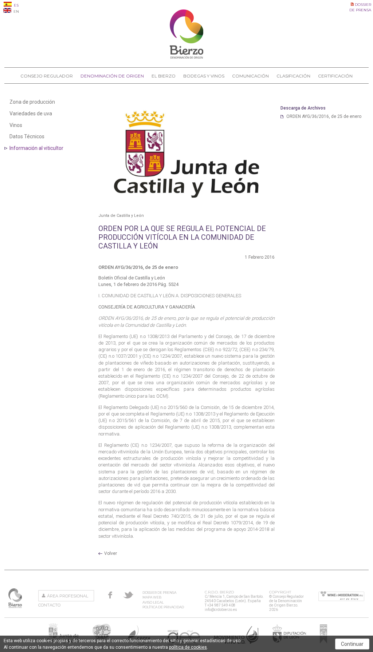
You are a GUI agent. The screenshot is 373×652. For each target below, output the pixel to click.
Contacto (49, 605)
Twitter (128, 595)
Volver (110, 553)
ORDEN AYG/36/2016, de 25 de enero (323, 116)
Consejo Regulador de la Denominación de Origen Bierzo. (15, 598)
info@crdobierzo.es (221, 610)
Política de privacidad (163, 607)
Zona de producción (32, 102)
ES (16, 5)
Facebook (110, 595)
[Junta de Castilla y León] (186, 154)
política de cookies (188, 647)
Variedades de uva (30, 113)
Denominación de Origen (112, 76)
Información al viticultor (36, 148)
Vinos (15, 125)
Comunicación (250, 76)
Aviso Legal (153, 602)
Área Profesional (67, 596)
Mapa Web (151, 597)
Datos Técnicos (26, 136)
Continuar (352, 644)
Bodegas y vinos (203, 76)
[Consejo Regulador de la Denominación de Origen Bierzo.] (186, 57)
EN (15, 11)
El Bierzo (164, 76)
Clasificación (293, 76)
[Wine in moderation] (341, 596)
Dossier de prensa (159, 593)
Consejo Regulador (46, 76)
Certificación (335, 76)
